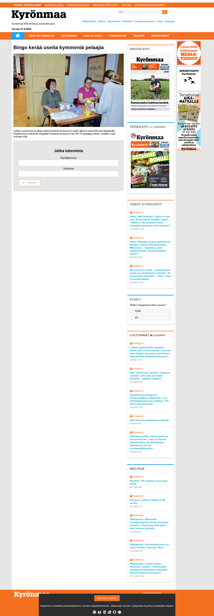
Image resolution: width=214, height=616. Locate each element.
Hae (165, 12)
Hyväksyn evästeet (107, 598)
